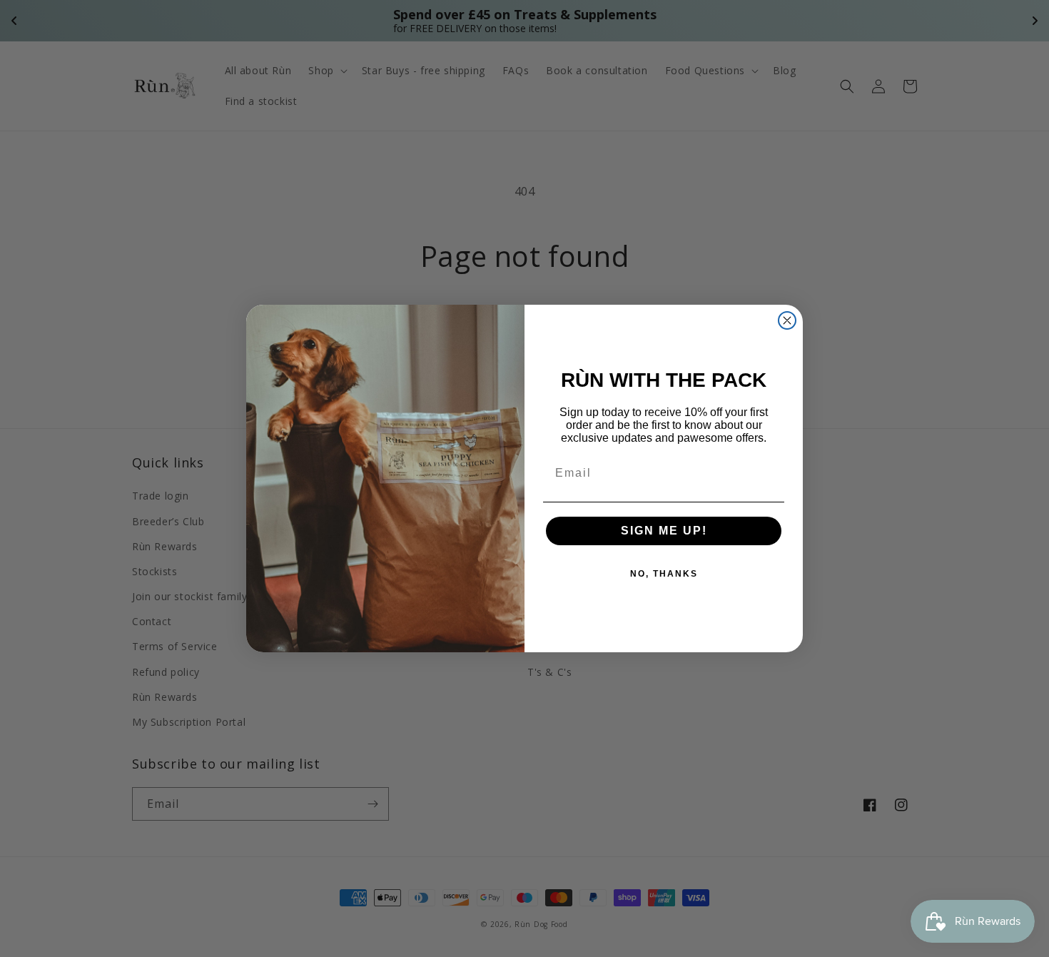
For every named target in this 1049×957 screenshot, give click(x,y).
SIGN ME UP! (664, 531)
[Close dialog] (787, 320)
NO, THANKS (664, 574)
